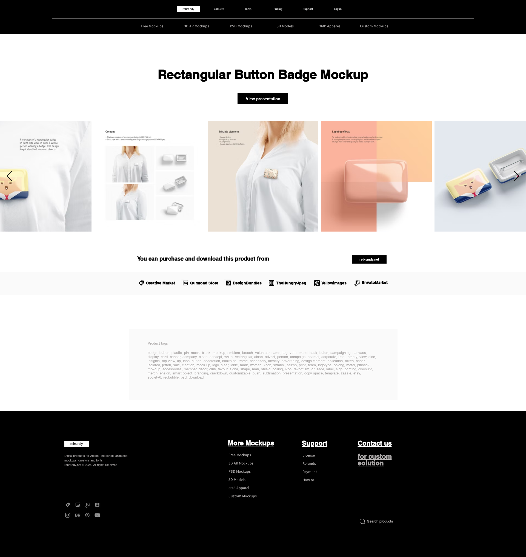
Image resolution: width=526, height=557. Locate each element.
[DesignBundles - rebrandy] (97, 504)
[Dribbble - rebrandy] (87, 515)
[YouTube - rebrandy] (97, 515)
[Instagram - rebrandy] (67, 515)
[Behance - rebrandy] (77, 515)
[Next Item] (516, 176)
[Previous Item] (9, 176)
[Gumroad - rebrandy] (77, 504)
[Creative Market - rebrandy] (67, 504)
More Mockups (251, 443)
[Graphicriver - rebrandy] (87, 504)
